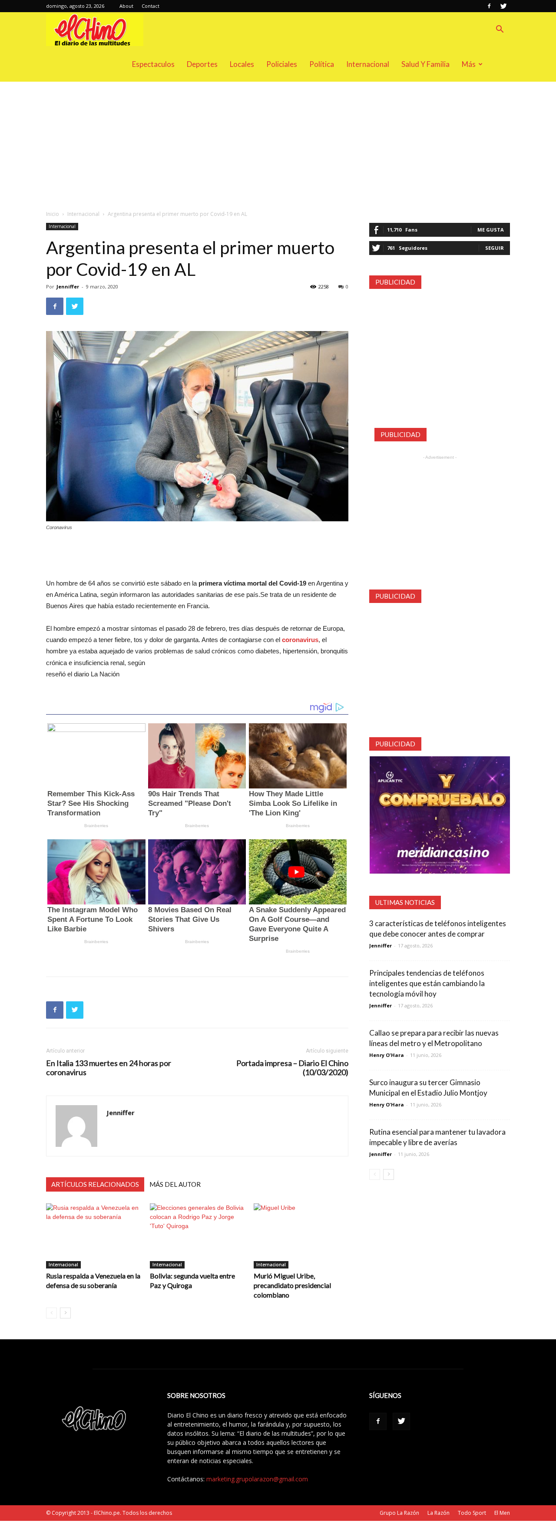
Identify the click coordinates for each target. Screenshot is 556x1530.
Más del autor (175, 1184)
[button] (499, 30)
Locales (242, 64)
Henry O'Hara (386, 1055)
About (126, 6)
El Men (502, 1513)
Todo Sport (472, 1513)
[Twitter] (503, 6)
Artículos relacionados (95, 1184)
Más (469, 64)
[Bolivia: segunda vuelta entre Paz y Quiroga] (197, 1235)
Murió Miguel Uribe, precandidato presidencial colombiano (292, 1285)
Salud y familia (425, 64)
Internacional (367, 64)
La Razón (438, 1513)
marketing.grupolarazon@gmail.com (257, 1479)
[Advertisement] (278, 146)
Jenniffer (67, 286)
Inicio (52, 214)
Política (321, 64)
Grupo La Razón (399, 1513)
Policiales (281, 64)
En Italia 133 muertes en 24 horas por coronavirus (108, 1068)
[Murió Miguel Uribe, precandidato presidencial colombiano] (301, 1235)
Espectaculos (153, 64)
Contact (150, 6)
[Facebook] (489, 6)
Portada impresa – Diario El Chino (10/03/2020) (292, 1068)
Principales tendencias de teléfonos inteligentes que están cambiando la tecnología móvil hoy (427, 983)
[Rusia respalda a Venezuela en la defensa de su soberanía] (93, 1235)
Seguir (494, 248)
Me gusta (490, 229)
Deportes (202, 64)
